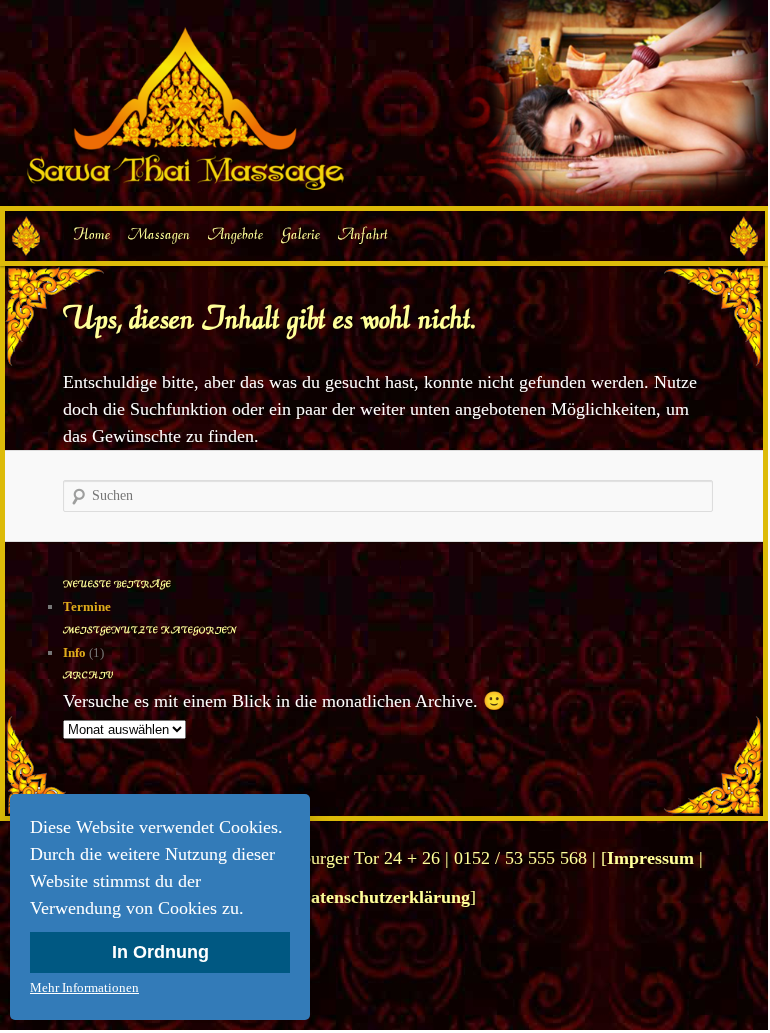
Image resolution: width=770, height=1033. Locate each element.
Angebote (235, 234)
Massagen (159, 234)
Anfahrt (363, 234)
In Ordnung (160, 952)
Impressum (650, 858)
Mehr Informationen (84, 987)
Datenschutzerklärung (384, 897)
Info (74, 652)
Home (91, 234)
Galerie (300, 234)
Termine (87, 606)
